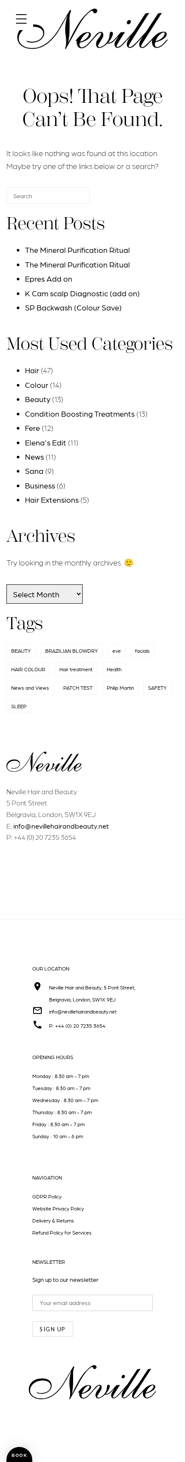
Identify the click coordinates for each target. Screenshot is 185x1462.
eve (116, 651)
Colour (36, 384)
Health (114, 669)
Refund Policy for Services (62, 1232)
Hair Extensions (52, 499)
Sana (34, 470)
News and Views (30, 688)
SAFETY (157, 688)
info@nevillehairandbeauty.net (61, 826)
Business (40, 485)
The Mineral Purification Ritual (77, 249)
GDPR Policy (47, 1196)
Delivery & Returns (53, 1220)
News (34, 456)
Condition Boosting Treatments (80, 413)
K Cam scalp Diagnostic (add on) (82, 293)
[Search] (70, 199)
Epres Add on (48, 278)
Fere (32, 427)
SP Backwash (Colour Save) (73, 307)
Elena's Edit (45, 442)
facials (142, 651)
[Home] (92, 56)
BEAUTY (21, 651)
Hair (32, 370)
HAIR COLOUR (28, 669)
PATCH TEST (77, 688)
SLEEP (19, 706)
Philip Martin (120, 688)
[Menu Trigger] (21, 18)
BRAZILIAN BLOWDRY (71, 651)
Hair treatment (75, 669)
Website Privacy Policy (58, 1208)
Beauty (37, 398)
